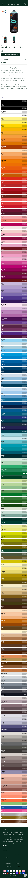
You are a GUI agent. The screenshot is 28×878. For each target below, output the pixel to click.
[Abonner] (21, 857)
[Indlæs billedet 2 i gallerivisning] (14, 39)
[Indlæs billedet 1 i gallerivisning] (5, 39)
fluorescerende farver (18, 88)
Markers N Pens (15, 875)
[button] (2, 4)
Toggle (2, 97)
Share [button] (3, 93)
